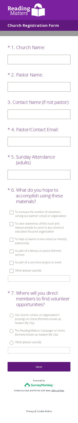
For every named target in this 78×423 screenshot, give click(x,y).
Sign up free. (57, 390)
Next (39, 367)
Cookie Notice (44, 411)
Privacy (30, 411)
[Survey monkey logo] (39, 384)
